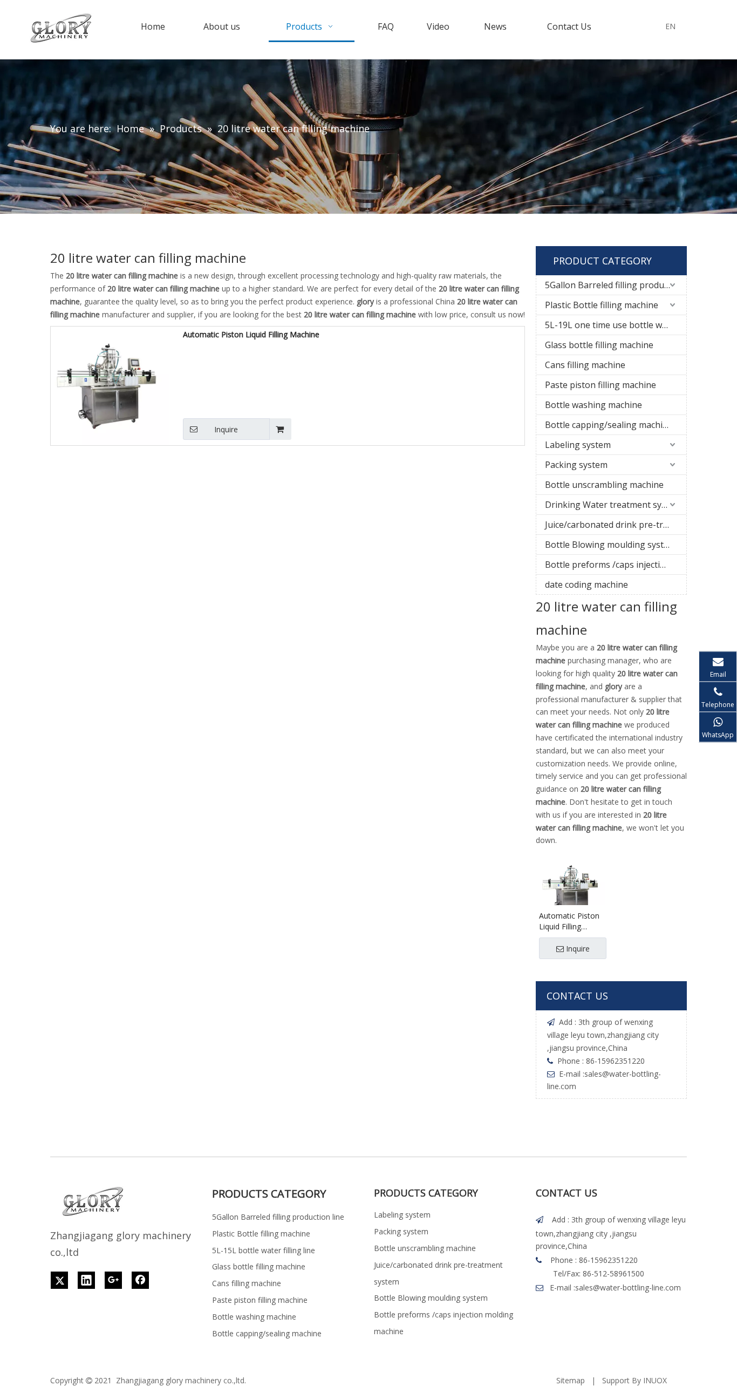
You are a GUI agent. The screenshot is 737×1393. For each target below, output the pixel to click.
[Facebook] (140, 1280)
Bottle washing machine (593, 405)
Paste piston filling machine (600, 385)
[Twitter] (59, 1280)
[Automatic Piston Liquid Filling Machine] (110, 385)
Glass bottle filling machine (599, 345)
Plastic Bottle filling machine (601, 305)
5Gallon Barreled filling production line (615, 285)
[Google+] (113, 1280)
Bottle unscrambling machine (604, 485)
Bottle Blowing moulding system (610, 545)
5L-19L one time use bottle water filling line (615, 325)
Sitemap (570, 1380)
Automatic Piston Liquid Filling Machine (251, 334)
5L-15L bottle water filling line (263, 1250)
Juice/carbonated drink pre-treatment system (615, 525)
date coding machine (586, 584)
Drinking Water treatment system (613, 505)
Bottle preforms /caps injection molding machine (615, 564)
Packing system (576, 465)
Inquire (226, 429)
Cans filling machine (585, 365)
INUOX (655, 1380)
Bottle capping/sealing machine (609, 425)
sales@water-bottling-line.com (628, 1287)
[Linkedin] (86, 1280)
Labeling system (578, 445)
